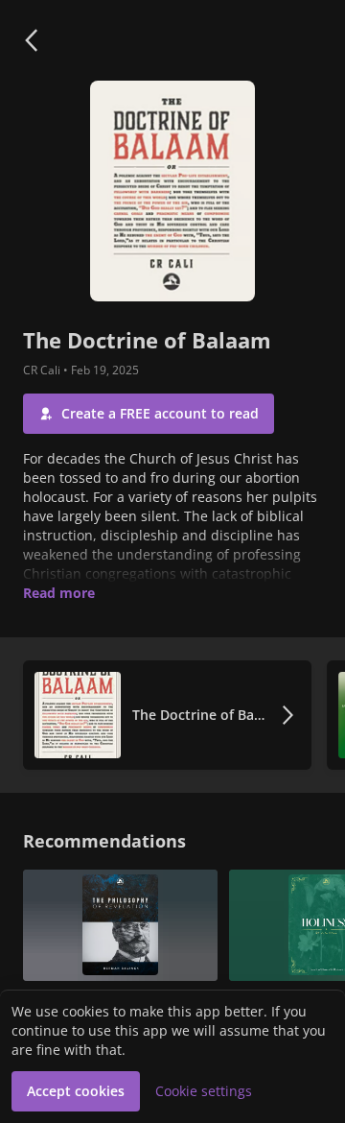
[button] (31, 40)
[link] (167, 715)
